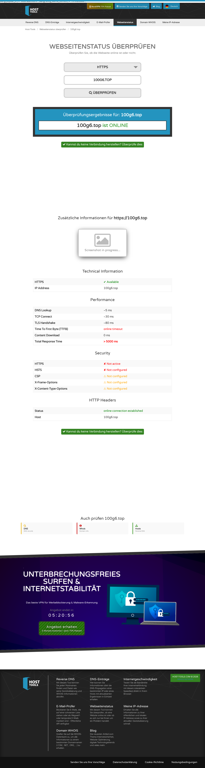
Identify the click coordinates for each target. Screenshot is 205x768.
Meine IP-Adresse (171, 22)
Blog (158, 6)
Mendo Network (185, 679)
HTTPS (102, 67)
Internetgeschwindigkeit (78, 22)
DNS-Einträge (52, 22)
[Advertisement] (102, 180)
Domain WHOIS (147, 22)
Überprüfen (104, 93)
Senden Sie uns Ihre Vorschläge (133, 6)
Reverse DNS (32, 22)
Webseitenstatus (125, 22)
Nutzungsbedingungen (184, 762)
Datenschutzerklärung (125, 762)
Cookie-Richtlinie (154, 762)
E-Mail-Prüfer (103, 22)
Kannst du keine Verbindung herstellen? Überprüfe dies (104, 144)
